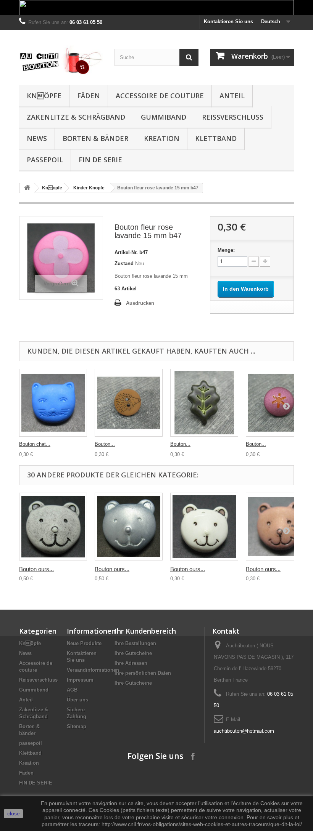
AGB (72, 690)
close (13, 813)
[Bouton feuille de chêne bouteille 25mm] (204, 403)
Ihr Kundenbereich (145, 631)
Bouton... (105, 444)
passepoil (45, 159)
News (37, 138)
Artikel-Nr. (126, 252)
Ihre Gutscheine (133, 653)
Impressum (80, 680)
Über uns (77, 700)
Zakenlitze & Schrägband (76, 117)
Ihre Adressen (131, 663)
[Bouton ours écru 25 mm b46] (53, 526)
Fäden (88, 95)
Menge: (226, 250)
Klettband (216, 138)
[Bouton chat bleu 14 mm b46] (53, 403)
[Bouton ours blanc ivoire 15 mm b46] (204, 526)
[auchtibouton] (61, 60)
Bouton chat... (34, 444)
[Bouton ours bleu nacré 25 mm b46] (129, 526)
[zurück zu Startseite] (27, 188)
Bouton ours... (36, 569)
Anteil (232, 95)
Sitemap (76, 726)
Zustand (124, 263)
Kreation (161, 138)
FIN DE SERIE (100, 159)
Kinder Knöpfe (89, 188)
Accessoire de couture (160, 95)
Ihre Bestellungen (135, 643)
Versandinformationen (93, 670)
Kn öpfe (44, 95)
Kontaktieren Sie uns (228, 21)
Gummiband (163, 117)
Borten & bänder (95, 138)
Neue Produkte (84, 643)
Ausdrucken (140, 303)
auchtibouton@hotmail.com (244, 731)
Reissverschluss (232, 117)
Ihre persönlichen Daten (143, 673)
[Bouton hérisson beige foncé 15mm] (129, 403)
